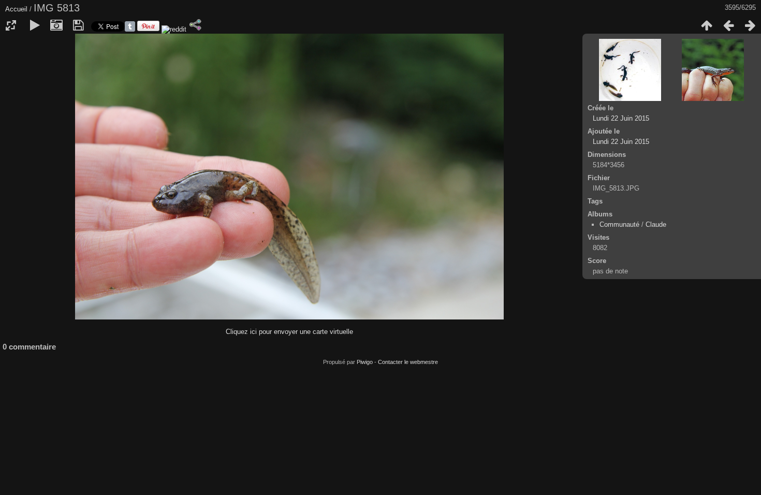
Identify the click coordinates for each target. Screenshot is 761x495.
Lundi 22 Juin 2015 (621, 118)
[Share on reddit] (172, 29)
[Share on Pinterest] (148, 29)
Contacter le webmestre (408, 362)
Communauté (619, 224)
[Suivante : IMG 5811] (750, 25)
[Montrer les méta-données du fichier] (56, 25)
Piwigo (365, 362)
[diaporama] (35, 25)
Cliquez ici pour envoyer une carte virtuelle (289, 332)
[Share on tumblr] (130, 29)
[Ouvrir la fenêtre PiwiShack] (195, 25)
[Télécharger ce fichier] (78, 25)
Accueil (16, 9)
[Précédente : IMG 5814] (728, 25)
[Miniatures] (707, 25)
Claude (656, 224)
